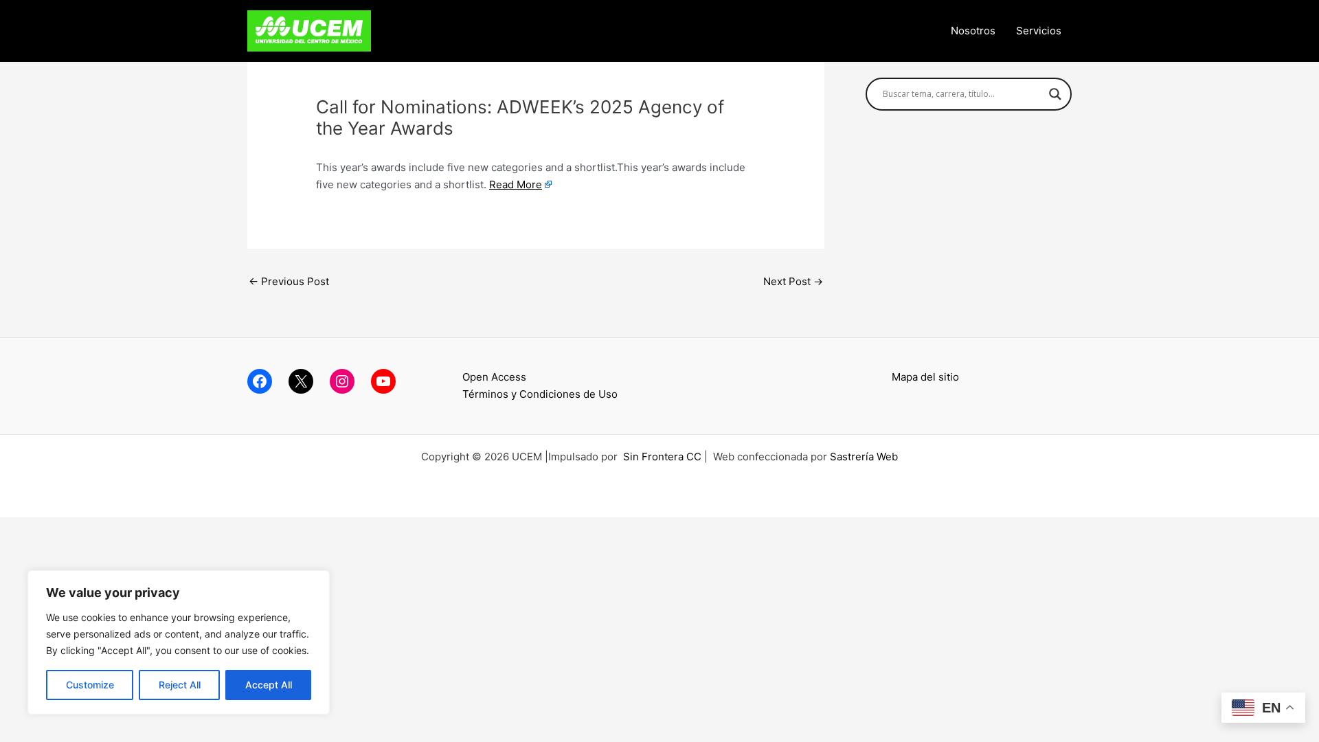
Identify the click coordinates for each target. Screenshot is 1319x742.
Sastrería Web (864, 456)
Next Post (793, 281)
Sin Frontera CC (662, 456)
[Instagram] (342, 381)
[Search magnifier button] (1055, 94)
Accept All (268, 684)
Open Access (494, 376)
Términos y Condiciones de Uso (540, 394)
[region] (178, 642)
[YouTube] (383, 381)
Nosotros (973, 30)
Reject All (180, 684)
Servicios (1038, 30)
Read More (515, 184)
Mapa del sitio (925, 376)
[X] (301, 381)
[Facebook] (259, 381)
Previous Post (289, 281)
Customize (90, 684)
